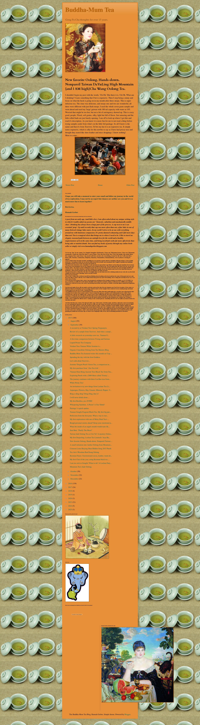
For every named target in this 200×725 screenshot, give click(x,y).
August (73, 321)
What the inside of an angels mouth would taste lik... (90, 426)
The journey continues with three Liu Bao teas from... (90, 379)
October (73, 471)
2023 (70, 502)
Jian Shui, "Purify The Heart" (81, 430)
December (74, 478)
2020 (70, 498)
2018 (70, 491)
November (74, 475)
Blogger (127, 714)
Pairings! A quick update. (79, 408)
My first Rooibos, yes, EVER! (81, 401)
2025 (70, 509)
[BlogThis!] (73, 180)
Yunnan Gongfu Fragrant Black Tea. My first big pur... (90, 412)
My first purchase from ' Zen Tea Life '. (84, 368)
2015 (70, 317)
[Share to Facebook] (76, 180)
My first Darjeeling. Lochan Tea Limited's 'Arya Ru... (90, 437)
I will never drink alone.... (79, 397)
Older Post (130, 185)
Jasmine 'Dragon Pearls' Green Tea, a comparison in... (90, 364)
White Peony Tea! (76, 382)
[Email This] (71, 180)
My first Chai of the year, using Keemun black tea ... (89, 459)
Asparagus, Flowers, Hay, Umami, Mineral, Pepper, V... (90, 390)
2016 (70, 483)
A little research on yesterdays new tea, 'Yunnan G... (89, 335)
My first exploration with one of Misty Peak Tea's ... (89, 419)
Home (100, 185)
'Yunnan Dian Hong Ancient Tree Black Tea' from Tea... (91, 371)
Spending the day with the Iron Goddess (85, 357)
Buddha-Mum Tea (89, 9)
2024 (70, 506)
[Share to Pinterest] (77, 180)
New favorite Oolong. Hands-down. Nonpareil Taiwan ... (91, 441)
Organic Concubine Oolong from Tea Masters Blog (89, 350)
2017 (70, 487)
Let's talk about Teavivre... (80, 361)
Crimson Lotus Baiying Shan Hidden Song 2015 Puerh (90, 448)
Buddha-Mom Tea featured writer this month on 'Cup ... (91, 353)
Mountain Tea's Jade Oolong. (81, 466)
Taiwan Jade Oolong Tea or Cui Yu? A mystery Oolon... (91, 434)
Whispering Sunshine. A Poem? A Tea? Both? (87, 404)
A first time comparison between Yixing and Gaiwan (90, 339)
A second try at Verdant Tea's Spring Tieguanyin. (88, 328)
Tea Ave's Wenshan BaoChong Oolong (84, 452)
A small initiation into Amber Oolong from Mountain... (91, 445)
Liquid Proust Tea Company (80, 342)
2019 (70, 494)
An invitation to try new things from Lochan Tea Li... (90, 386)
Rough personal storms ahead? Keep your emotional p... (91, 423)
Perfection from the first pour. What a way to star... (89, 415)
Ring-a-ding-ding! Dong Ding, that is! (84, 393)
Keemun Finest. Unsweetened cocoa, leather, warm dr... (91, 455)
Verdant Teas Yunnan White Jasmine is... (85, 346)
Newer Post (70, 185)
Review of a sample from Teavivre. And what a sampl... (91, 331)
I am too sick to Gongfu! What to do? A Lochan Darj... (90, 463)
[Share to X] (74, 180)
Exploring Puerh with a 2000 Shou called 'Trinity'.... (89, 375)
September (74, 324)
